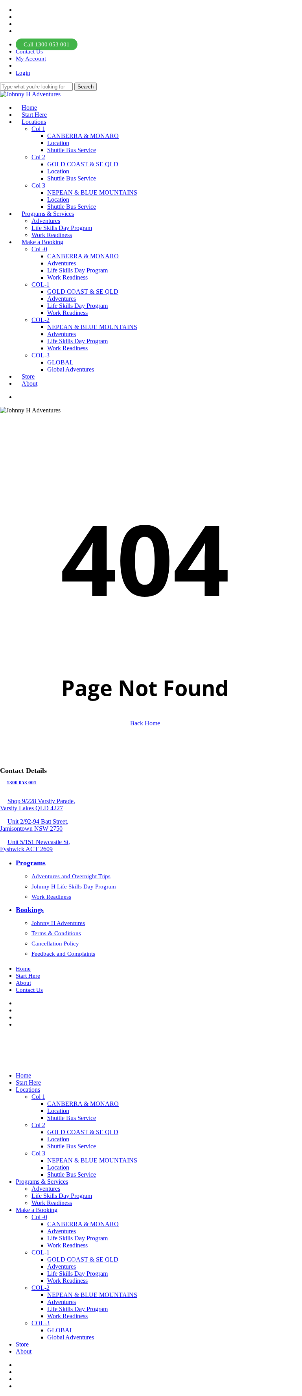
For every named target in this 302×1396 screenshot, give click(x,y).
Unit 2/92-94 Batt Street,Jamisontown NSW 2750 (34, 825)
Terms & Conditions (56, 933)
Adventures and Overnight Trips (70, 876)
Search (85, 87)
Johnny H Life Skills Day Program (73, 886)
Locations (28, 1089)
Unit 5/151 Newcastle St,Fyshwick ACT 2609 (35, 845)
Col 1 (38, 1096)
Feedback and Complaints (63, 954)
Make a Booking (36, 1210)
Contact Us (29, 990)
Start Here (28, 976)
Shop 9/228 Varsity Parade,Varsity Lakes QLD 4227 (37, 804)
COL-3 (40, 1323)
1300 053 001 (22, 782)
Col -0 (39, 1217)
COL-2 (40, 1287)
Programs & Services (42, 1181)
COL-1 (40, 1252)
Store (22, 1344)
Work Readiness (51, 897)
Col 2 (38, 1125)
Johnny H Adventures (58, 923)
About (23, 983)
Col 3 (38, 1153)
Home (23, 969)
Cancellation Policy (55, 943)
